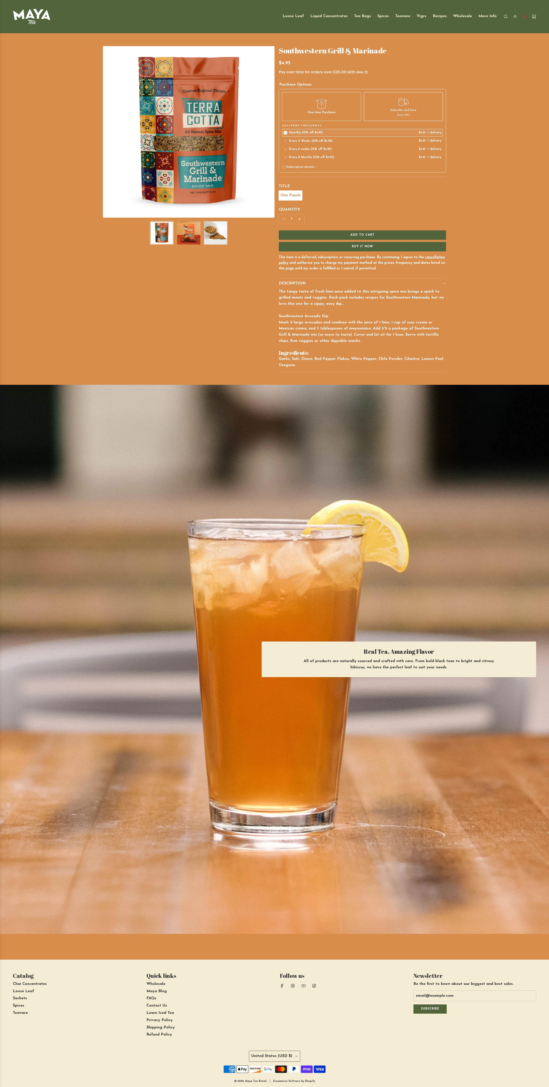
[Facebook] (282, 985)
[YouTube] (303, 985)
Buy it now (362, 246)
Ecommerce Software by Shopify (294, 1081)
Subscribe (430, 1008)
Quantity (289, 210)
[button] (106, 131)
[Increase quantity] (299, 219)
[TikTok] (314, 985)
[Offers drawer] (524, 16)
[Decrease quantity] (283, 219)
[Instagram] (292, 985)
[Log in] (515, 16)
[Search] (505, 16)
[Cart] (534, 16)
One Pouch (290, 195)
